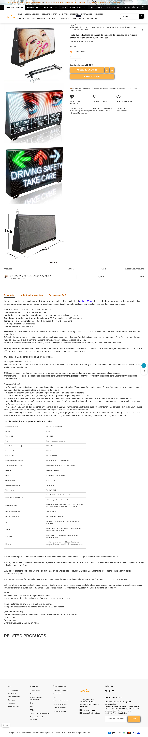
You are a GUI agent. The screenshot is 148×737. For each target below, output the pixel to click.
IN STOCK (110, 7)
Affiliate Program (14, 7)
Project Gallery (78, 7)
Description (9, 295)
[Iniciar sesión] (128, 7)
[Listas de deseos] (138, 7)
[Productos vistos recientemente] (143, 365)
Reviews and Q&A (57, 295)
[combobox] (132, 16)
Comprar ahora (92, 76)
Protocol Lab (50, 7)
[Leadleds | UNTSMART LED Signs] (10, 16)
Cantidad (73, 57)
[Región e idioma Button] (133, 7)
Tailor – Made (96, 7)
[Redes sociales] (143, 370)
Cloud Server (33, 7)
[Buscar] (141, 16)
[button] (143, 7)
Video (63, 7)
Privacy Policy (122, 713)
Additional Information (32, 295)
